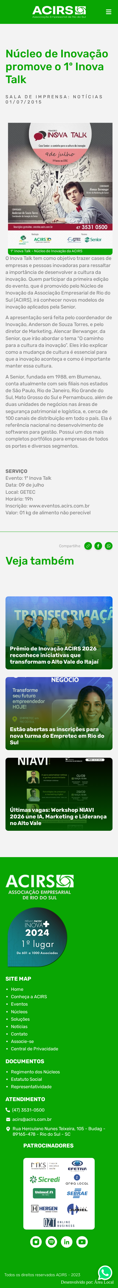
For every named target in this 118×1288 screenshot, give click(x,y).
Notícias (19, 1026)
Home (17, 989)
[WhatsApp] (109, 546)
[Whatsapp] (105, 1274)
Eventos (19, 1004)
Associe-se (22, 1041)
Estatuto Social (26, 1079)
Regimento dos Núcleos (35, 1071)
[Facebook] (98, 546)
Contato (19, 1034)
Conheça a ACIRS (29, 996)
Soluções (20, 1019)
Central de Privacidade (34, 1048)
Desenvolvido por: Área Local (87, 1282)
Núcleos (19, 1011)
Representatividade (31, 1086)
